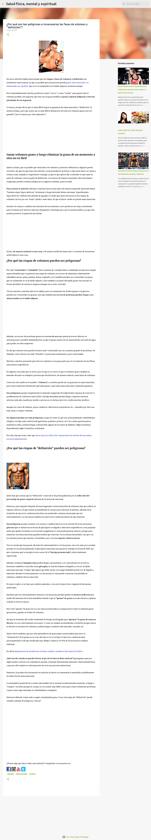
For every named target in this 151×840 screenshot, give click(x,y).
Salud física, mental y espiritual (31, 4)
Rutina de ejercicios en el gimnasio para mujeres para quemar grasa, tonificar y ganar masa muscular (132, 89)
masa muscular (21, 774)
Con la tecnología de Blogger (77, 837)
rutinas (32, 774)
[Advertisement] (51, 135)
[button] (8, 34)
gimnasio (10, 774)
